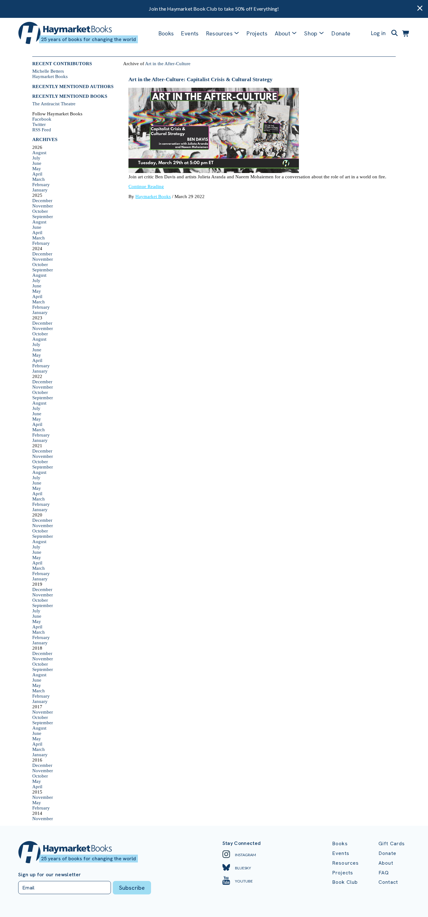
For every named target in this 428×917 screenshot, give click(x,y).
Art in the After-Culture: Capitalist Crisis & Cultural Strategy (200, 79)
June (36, 163)
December (42, 200)
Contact (388, 882)
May (36, 168)
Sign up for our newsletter (49, 874)
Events (189, 33)
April (37, 173)
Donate (340, 33)
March (38, 179)
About (385, 863)
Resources (219, 33)
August (39, 152)
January (40, 189)
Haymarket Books (50, 76)
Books (166, 33)
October (40, 211)
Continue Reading (146, 186)
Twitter (39, 124)
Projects (257, 33)
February (41, 184)
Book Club (345, 882)
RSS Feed (41, 129)
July (36, 157)
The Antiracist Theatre (54, 103)
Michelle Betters (48, 71)
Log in (378, 33)
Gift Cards (391, 843)
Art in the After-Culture (168, 63)
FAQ (383, 872)
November (42, 205)
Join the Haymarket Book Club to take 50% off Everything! (214, 9)
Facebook (41, 119)
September (42, 216)
